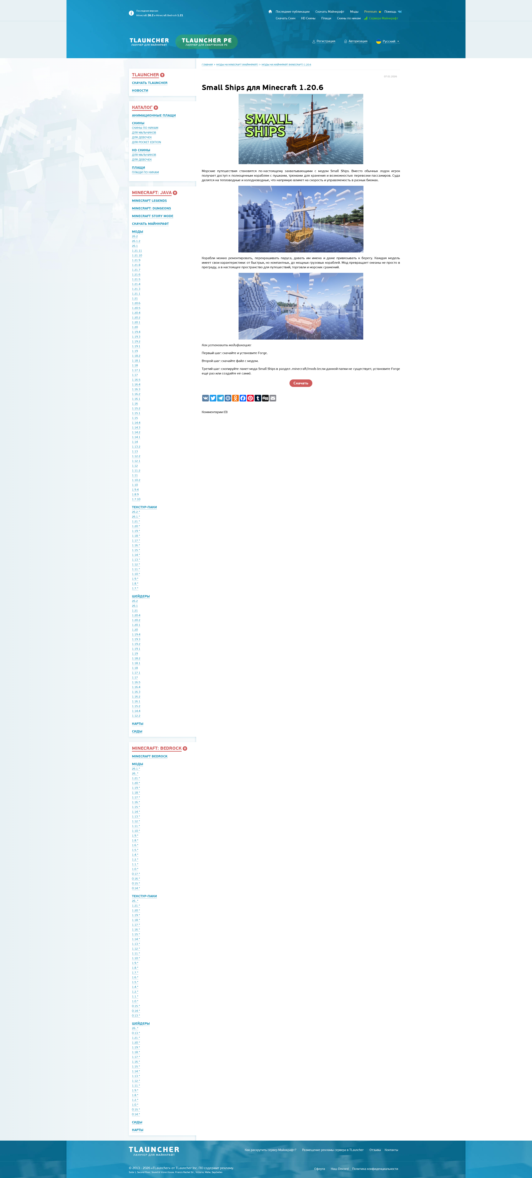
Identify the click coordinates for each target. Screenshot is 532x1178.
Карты (137, 723)
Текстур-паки (144, 507)
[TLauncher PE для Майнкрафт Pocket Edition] (210, 42)
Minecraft (144, 15)
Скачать (300, 383)
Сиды (137, 731)
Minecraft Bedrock (169, 15)
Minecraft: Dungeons (151, 208)
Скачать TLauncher (149, 83)
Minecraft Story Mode (152, 216)
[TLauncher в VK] (399, 11)
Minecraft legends (149, 200)
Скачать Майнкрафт (150, 224)
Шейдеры (141, 596)
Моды (137, 231)
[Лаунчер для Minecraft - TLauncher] (149, 42)
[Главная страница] (270, 11)
